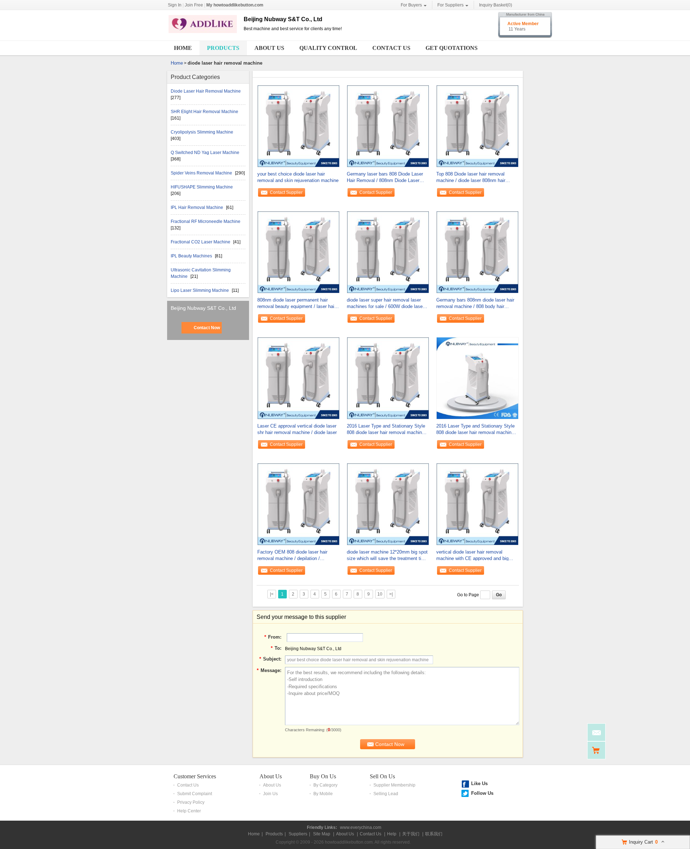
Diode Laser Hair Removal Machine (206, 91)
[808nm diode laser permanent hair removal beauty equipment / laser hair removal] (298, 251)
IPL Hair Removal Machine (197, 207)
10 (379, 594)
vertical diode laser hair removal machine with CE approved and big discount (472, 555)
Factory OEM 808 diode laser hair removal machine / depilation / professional (292, 555)
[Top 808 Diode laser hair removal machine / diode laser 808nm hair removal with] (477, 125)
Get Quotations (452, 48)
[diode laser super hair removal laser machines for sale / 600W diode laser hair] (388, 251)
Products (223, 48)
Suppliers (298, 833)
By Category (325, 785)
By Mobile (323, 793)
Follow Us (482, 793)
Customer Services (195, 776)
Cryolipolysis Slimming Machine (202, 132)
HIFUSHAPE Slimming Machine (202, 187)
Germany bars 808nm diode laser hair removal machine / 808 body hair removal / (475, 303)
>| (391, 594)
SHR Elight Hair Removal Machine (204, 111)
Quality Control (328, 48)
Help (391, 833)
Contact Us (391, 48)
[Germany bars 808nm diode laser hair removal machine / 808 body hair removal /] (477, 251)
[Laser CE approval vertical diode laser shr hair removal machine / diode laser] (298, 377)
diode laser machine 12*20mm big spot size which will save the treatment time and (387, 555)
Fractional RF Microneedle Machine (205, 221)
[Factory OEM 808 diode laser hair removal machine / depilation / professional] (298, 503)
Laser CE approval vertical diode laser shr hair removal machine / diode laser (297, 429)
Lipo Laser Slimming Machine (200, 290)
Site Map (321, 833)
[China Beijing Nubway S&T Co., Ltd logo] (203, 33)
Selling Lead (385, 793)
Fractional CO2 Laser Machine (201, 241)
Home (183, 48)
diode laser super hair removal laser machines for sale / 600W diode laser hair (385, 303)
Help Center (189, 810)
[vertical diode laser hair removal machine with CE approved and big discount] (477, 503)
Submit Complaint (194, 793)
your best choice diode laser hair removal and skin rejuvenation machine (298, 177)
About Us (269, 48)
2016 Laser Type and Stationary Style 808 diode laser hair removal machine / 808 (387, 429)
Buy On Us (323, 776)
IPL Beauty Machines (192, 255)
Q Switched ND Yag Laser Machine (205, 152)
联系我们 (433, 833)
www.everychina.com (360, 827)
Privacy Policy (190, 802)
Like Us (479, 783)
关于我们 (410, 833)
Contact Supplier (286, 192)
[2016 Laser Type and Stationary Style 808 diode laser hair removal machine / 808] (388, 377)
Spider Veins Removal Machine (202, 173)
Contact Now (207, 327)
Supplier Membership (394, 785)
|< (271, 594)
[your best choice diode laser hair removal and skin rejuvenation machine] (298, 125)
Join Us (270, 793)
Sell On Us (382, 776)
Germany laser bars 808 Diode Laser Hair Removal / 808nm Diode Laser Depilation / (385, 177)
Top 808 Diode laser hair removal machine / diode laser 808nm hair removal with (470, 177)
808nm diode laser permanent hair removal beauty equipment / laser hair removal (296, 303)
